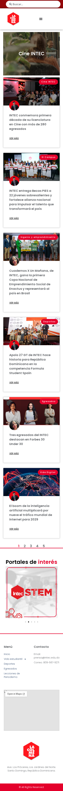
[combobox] (33, 4)
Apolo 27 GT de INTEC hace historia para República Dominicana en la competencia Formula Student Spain (30, 364)
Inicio (7, 654)
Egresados (10, 668)
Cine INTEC (31, 53)
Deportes (9, 663)
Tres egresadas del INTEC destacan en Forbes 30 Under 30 (29, 439)
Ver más (14, 138)
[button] (6, 591)
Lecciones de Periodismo (12, 675)
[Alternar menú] (41, 19)
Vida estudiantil (13, 659)
